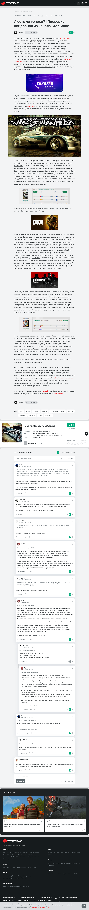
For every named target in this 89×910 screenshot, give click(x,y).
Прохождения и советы (10, 886)
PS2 (36, 431)
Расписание (51, 874)
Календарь (60, 852)
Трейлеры (24, 878)
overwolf (70, 411)
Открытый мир (54, 433)
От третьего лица (57, 435)
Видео (5, 872)
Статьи (5, 864)
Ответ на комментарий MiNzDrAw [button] (26, 548)
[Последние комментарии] (78, 3)
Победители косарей (70, 863)
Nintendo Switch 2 (8, 855)
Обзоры (23, 867)
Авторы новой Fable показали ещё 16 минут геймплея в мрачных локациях (65, 825)
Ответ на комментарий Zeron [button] (27, 744)
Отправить (20, 781)
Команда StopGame (27, 897)
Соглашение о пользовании (42, 900)
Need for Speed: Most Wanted (39, 426)
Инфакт (17, 878)
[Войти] (82, 3)
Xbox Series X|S (14, 852)
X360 (46, 431)
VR (15, 855)
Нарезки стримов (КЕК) (70, 874)
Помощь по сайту (8, 900)
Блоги (21, 11)
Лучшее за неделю (57, 863)
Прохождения (7, 883)
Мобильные (23, 857)
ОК (84, 906)
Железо (14, 859)
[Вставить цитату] (69, 781)
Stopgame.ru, (64, 38)
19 (41, 830)
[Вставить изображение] (65, 781)
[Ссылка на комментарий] (73, 465)
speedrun (22, 415)
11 (30, 15)
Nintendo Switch (34, 852)
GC (49, 431)
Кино (39, 857)
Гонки (47, 433)
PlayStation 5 (24, 852)
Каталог (67, 852)
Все (4, 852)
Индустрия (28, 855)
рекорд (44, 411)
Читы (19, 886)
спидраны (30, 106)
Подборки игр (32, 867)
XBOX (42, 431)
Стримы (50, 870)
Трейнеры (26, 886)
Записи (59, 874)
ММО (16, 857)
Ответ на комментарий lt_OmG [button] (27, 650)
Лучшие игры (52, 852)
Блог (21, 411)
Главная (16, 11)
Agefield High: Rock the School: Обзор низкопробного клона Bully (22, 825)
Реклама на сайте (46, 897)
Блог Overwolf (28, 11)
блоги (28, 411)
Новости (6, 849)
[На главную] (10, 3)
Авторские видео (8, 878)
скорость (48, 415)
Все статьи (6, 867)
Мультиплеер (41, 433)
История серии (27, 876)
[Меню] (86, 3)
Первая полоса (15, 867)
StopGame (51, 865)
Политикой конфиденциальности (40, 907)
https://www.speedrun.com (63, 378)
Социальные (32, 857)
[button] (19, 493)
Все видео (6, 876)
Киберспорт (6, 859)
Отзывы (50, 855)
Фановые (20, 855)
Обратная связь (23, 900)
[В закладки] (41, 821)
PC (33, 431)
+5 (79, 863)
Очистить (83, 440)
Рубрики (13, 876)
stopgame (32, 415)
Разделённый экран (45, 435)
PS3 (39, 431)
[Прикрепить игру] (62, 781)
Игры (40, 415)
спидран (36, 411)
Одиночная (36, 435)
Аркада (35, 433)
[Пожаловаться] (47, 16)
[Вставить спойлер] (72, 781)
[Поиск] (74, 3)
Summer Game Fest (8, 857)
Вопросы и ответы (9, 897)
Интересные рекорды (57, 411)
